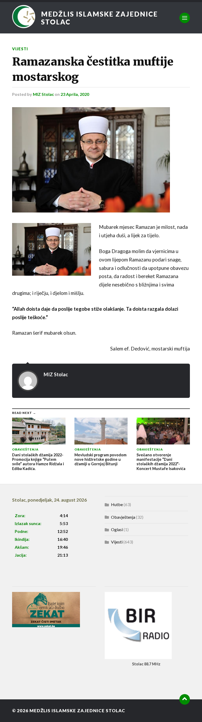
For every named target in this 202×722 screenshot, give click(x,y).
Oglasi (117, 529)
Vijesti (20, 49)
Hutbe (117, 504)
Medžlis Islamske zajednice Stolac (99, 18)
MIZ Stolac (43, 94)
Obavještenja (123, 517)
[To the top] (184, 699)
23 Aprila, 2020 (74, 94)
